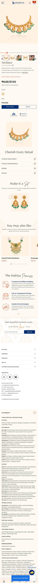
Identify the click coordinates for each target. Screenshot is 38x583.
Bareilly (25, 560)
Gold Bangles (31, 467)
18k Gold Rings (31, 496)
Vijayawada (19, 574)
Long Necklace (31, 435)
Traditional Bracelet (28, 447)
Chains (10, 424)
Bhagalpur (4, 562)
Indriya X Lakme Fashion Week (18, 555)
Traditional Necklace (17, 437)
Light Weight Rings (12, 533)
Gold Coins (21, 470)
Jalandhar (8, 569)
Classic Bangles (15, 452)
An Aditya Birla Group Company (10, 399)
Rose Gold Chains (12, 482)
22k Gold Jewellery (12, 493)
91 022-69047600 (6, 395)
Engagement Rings (7, 517)
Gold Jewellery (8, 467)
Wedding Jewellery (7, 502)
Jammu (14, 569)
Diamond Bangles (10, 473)
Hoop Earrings (19, 430)
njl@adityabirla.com (12, 393)
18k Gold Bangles (6, 498)
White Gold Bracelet (25, 487)
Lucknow (9, 571)
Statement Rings (10, 458)
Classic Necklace (28, 437)
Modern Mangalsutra (7, 442)
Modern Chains (10, 459)
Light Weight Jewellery (8, 529)
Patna (7, 572)
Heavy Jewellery (6, 536)
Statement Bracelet (16, 447)
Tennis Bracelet (21, 445)
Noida (3, 572)
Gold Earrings (17, 467)
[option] (6, 57)
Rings (8, 423)
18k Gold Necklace (27, 498)
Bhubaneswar (12, 562)
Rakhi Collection (6, 553)
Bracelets (5, 424)
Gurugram (29, 565)
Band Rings (8, 456)
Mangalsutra (26, 423)
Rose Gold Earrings (24, 480)
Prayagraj (12, 572)
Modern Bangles (24, 452)
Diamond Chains (26, 475)
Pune (17, 572)
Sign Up (29, 332)
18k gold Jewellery (12, 496)
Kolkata (4, 571)
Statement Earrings (24, 431)
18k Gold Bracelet (16, 498)
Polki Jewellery (9, 479)
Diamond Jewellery (12, 472)
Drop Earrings (10, 430)
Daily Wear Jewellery (7, 520)
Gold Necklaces (15, 468)
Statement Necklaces (8, 438)
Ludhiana (15, 571)
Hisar (14, 567)
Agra (3, 560)
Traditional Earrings (12, 431)
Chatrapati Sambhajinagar (9, 564)
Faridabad (8, 565)
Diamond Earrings (23, 472)
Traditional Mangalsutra (20, 442)
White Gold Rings (15, 489)
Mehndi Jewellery (6, 510)
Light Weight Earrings (20, 532)
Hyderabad (24, 567)
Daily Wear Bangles (18, 523)
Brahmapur (20, 562)
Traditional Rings (16, 456)
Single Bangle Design (20, 451)
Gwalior (4, 567)
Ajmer (14, 560)
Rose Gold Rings (12, 484)
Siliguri (4, 574)
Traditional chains (15, 461)
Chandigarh (27, 562)
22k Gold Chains (17, 494)
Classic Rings (25, 456)
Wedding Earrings (14, 514)
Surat (8, 574)
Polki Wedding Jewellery (14, 507)
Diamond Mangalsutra (14, 475)
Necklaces (14, 423)
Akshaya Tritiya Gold (28, 551)
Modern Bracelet (11, 445)
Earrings (4, 423)
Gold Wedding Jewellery (15, 505)
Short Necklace (11, 435)
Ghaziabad (18, 565)
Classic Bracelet (6, 447)
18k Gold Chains (22, 496)
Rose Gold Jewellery (13, 480)
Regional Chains (30, 459)
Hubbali (18, 567)
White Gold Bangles (14, 487)
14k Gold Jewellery (12, 500)
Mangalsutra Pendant (15, 440)
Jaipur (3, 569)
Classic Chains (6, 461)
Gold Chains (23, 468)
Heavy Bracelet (25, 539)
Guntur (24, 565)
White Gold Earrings (25, 486)
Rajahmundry (23, 572)
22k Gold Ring (22, 493)
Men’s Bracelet (30, 445)
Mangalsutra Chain (14, 444)
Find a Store (10, 107)
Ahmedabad (8, 560)
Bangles (20, 423)
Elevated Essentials (7, 551)
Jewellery (4, 420)
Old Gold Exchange (17, 417)
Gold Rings (24, 467)
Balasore (19, 560)
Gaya (13, 565)
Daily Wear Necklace (13, 524)
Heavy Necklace (6, 539)
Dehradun (32, 564)
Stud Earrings (27, 430)
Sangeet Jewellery (28, 509)
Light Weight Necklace (8, 532)
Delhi (3, 565)
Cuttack (19, 564)
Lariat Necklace (6, 437)
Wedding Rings (12, 516)
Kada (8, 452)
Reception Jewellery (17, 510)
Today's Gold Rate (6, 417)
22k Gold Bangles (31, 493)
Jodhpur (19, 569)
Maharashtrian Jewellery (8, 546)
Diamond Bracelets (21, 473)
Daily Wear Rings (24, 524)
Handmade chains (20, 459)
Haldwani (9, 567)
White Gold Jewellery (13, 486)
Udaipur (13, 574)
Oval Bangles (10, 451)
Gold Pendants (13, 470)
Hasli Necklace (29, 438)
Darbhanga (25, 564)
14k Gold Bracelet (22, 500)
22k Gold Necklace (28, 494)
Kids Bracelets (6, 449)
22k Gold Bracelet (7, 494)
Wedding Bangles (25, 514)
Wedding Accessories (23, 516)
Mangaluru (22, 571)
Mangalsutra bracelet (28, 440)
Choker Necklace (21, 435)
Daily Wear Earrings (7, 523)
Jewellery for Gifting (16, 553)
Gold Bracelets (6, 468)
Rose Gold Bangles (23, 482)
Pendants (33, 423)
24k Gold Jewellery (12, 491)
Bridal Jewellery (17, 551)
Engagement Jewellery (16, 509)
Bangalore (30, 560)
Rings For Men (19, 458)
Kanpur (24, 569)
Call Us (28, 107)
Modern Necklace (19, 438)
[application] (19, 24)
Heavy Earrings (15, 539)
